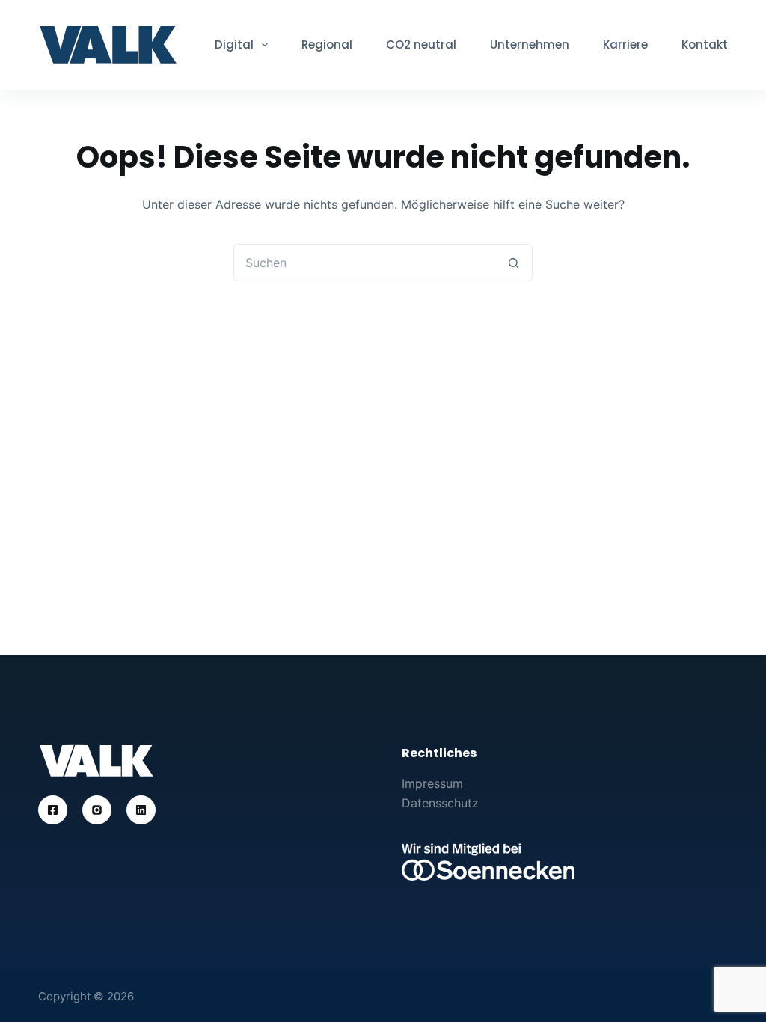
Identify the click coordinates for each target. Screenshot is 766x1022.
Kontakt (704, 44)
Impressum (432, 783)
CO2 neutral (421, 44)
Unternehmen (529, 44)
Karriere (625, 44)
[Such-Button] (514, 262)
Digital (234, 44)
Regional (326, 44)
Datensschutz (440, 802)
